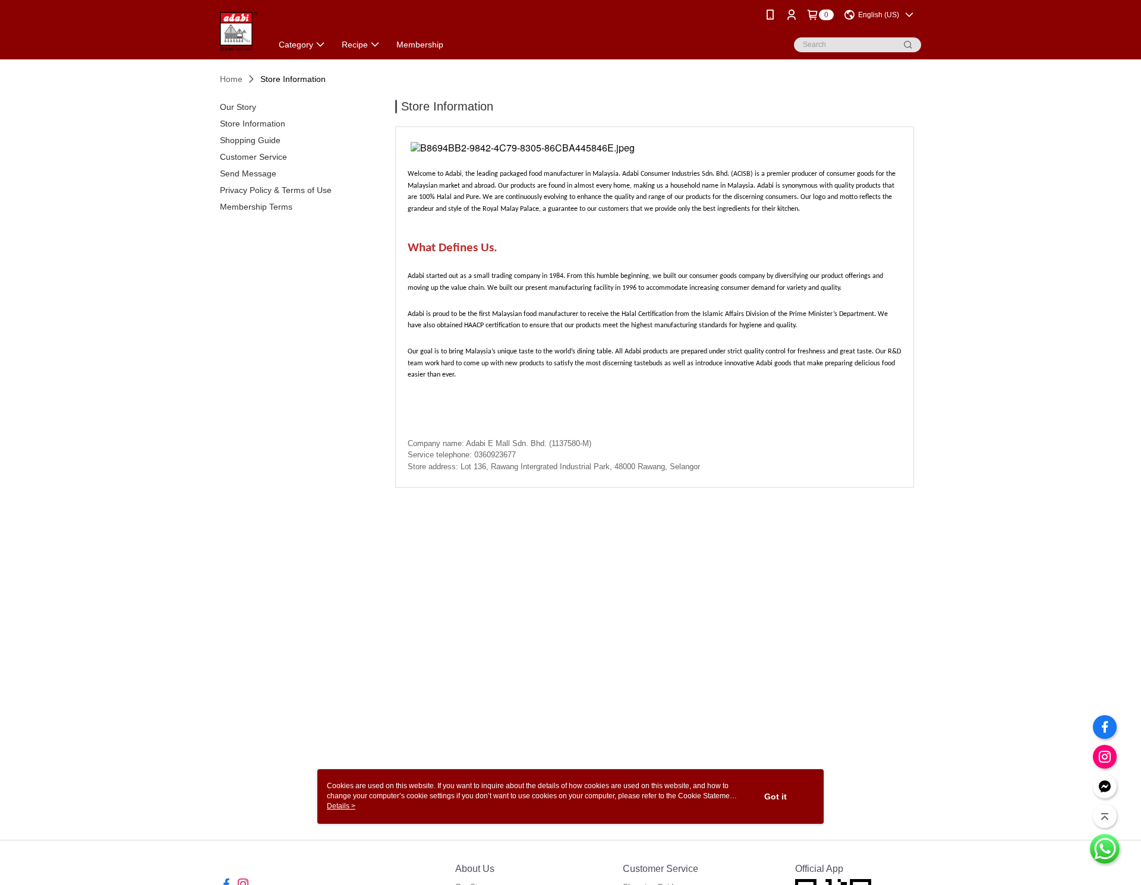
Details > (341, 806)
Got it (775, 796)
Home (231, 79)
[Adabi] (239, 31)
